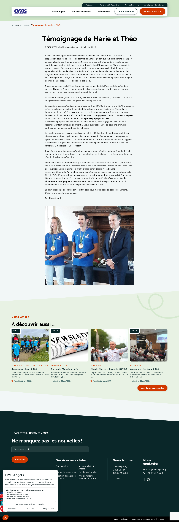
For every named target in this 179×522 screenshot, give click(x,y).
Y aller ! (119, 478)
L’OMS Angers (58, 11)
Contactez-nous (126, 11)
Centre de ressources (66, 472)
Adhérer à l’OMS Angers (109, 5)
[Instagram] (149, 480)
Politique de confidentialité (143, 519)
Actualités (90, 5)
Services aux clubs (81, 11)
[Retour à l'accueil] (20, 11)
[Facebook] (144, 480)
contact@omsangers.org (154, 469)
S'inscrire (20, 459)
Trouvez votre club (152, 11)
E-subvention (62, 466)
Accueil (15, 25)
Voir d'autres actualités (152, 388)
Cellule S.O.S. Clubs (87, 472)
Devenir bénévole (131, 5)
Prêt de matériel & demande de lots (87, 477)
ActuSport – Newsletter (154, 5)
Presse (161, 519)
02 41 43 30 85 (155, 473)
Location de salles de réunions (66, 477)
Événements (103, 11)
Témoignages (25, 25)
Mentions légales (121, 519)
